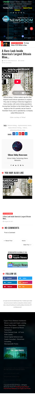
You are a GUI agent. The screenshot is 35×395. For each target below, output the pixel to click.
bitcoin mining (8, 213)
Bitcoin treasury (17, 43)
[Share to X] (17, 133)
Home (23, 240)
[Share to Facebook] (14, 133)
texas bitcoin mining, (15, 128)
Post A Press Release (10, 388)
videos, (24, 128)
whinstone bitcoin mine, (17, 130)
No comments (7, 62)
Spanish (11, 6)
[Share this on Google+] (20, 133)
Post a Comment (9, 232)
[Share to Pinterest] (23, 133)
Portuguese (27, 4)
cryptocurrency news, (25, 125)
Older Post (26, 245)
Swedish (18, 6)
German (24, 6)
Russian (19, 4)
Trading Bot (17, 8)
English (12, 2)
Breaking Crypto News (21, 386)
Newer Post (9, 240)
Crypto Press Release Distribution (15, 321)
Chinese (24, 2)
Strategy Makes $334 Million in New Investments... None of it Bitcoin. (20, 45)
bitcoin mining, (12, 125)
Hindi (29, 2)
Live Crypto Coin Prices (24, 388)
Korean (13, 4)
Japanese (6, 4)
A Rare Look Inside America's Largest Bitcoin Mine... (17, 217)
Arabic (18, 2)
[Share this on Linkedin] (26, 133)
